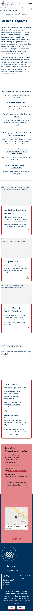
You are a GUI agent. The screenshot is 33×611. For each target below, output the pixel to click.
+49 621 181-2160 (15, 402)
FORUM (5, 576)
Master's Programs (21, 14)
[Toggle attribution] (26, 526)
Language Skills (11, 262)
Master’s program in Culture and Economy (16, 91)
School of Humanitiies (2, 14)
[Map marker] (16, 517)
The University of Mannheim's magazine (8, 582)
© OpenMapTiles (10, 526)
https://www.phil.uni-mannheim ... (15, 425)
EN (25, 3)
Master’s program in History (16, 103)
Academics (9, 14)
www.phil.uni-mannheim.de (17, 470)
